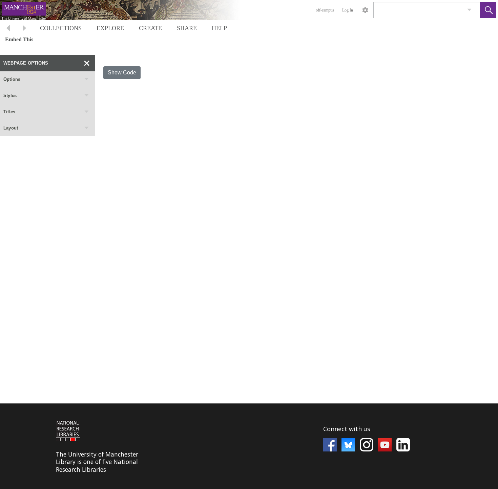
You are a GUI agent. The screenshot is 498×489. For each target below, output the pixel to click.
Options (11, 79)
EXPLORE (110, 28)
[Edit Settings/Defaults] (365, 10)
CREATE (150, 28)
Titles (9, 111)
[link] (469, 10)
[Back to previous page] (8, 29)
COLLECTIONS (61, 28)
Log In (347, 10)
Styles (10, 95)
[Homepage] (127, 10)
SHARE (187, 28)
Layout (10, 128)
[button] (488, 10)
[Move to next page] (24, 29)
